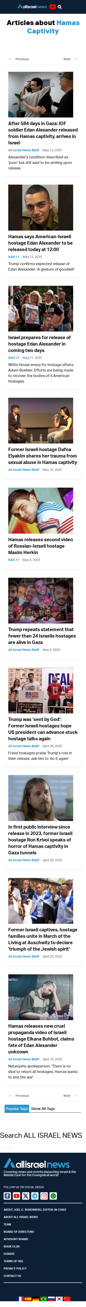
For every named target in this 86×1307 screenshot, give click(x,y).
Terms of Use (13, 1261)
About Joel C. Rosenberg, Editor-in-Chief (35, 1209)
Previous (22, 59)
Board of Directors (19, 1231)
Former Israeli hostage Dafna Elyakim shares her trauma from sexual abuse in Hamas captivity (42, 455)
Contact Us (12, 1276)
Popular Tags (17, 1108)
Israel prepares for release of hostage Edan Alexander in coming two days (39, 344)
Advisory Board (16, 1239)
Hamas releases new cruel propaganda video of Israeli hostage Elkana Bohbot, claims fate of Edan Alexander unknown (41, 1039)
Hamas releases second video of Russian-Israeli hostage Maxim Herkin (40, 546)
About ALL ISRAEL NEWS (21, 1217)
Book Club (11, 1246)
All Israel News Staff (23, 150)
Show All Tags (43, 1108)
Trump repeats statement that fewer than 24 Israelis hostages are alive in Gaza (42, 635)
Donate (9, 1254)
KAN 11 (13, 257)
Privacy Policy (15, 1268)
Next (67, 59)
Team (7, 1224)
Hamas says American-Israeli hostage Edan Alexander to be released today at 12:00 (40, 243)
